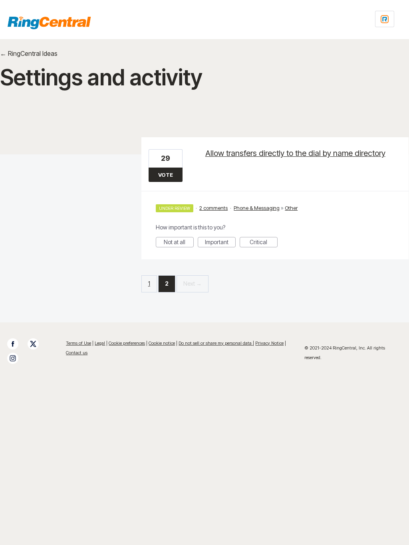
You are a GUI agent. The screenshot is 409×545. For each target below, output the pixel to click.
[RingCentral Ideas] (49, 23)
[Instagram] (16, 358)
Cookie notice (162, 343)
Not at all (179, 243)
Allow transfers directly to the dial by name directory (295, 153)
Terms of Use (78, 343)
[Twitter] (37, 344)
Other (291, 208)
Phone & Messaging (257, 208)
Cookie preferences (127, 343)
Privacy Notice (269, 343)
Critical (264, 243)
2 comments (213, 208)
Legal (100, 343)
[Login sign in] (384, 19)
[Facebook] (16, 344)
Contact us (76, 352)
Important (220, 243)
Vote (165, 175)
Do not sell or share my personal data (216, 343)
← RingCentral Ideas (29, 53)
